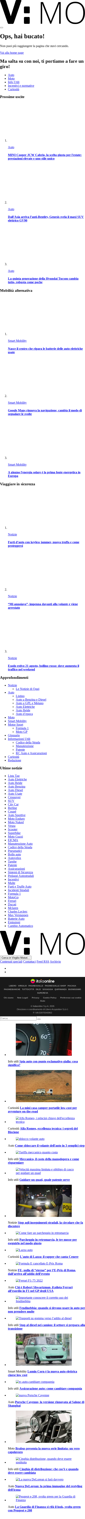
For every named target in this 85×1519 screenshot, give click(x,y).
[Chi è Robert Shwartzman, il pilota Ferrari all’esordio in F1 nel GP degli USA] (46, 1280)
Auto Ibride (23, 710)
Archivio (55, 961)
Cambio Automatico (20, 926)
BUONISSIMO (74, 989)
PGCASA (72, 986)
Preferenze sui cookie (70, 998)
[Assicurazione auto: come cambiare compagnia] (46, 1382)
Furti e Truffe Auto (19, 886)
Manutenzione (25, 746)
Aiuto (42, 1001)
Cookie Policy (50, 998)
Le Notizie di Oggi (27, 689)
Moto (11, 78)
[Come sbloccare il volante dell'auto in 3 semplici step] (46, 1139)
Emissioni (14, 922)
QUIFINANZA (61, 989)
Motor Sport (15, 724)
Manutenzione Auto (20, 843)
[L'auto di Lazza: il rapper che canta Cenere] (46, 1250)
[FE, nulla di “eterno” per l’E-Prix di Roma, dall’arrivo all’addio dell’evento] (46, 1263)
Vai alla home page (12, 52)
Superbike (14, 833)
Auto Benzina (16, 786)
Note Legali (22, 998)
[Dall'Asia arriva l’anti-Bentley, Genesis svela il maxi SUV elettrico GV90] (46, 184)
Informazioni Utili (19, 739)
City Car (13, 804)
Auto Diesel (15, 790)
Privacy (35, 998)
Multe (11, 883)
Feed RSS (43, 961)
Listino (20, 696)
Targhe (12, 861)
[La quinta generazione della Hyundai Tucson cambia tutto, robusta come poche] (46, 246)
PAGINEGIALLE (35, 986)
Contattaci (29, 961)
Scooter (12, 829)
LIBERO (12, 986)
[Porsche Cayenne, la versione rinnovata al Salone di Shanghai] (46, 1395)
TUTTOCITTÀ (28, 989)
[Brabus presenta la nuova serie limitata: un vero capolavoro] (46, 1427)
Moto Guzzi (15, 836)
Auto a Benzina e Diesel (31, 699)
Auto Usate (15, 793)
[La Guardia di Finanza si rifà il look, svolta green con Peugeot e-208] (46, 1498)
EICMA (13, 840)
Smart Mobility (17, 340)
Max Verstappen (18, 915)
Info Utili (13, 82)
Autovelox (14, 858)
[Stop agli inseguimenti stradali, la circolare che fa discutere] (46, 1201)
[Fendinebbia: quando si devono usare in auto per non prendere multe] (46, 1299)
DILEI (38, 989)
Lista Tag (14, 775)
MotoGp (13, 897)
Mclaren (13, 908)
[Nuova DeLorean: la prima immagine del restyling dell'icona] (46, 1479)
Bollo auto (14, 854)
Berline (12, 808)
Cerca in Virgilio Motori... (16, 957)
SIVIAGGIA (47, 989)
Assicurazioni (16, 868)
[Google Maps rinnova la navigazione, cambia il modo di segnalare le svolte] (46, 378)
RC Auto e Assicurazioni (31, 753)
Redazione (14, 760)
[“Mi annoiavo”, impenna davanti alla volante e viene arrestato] (46, 571)
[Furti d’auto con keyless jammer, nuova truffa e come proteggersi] (46, 510)
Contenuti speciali (11, 961)
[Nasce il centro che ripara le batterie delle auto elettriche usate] (46, 316)
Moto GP (21, 731)
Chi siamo (8, 998)
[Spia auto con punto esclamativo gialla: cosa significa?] (46, 1040)
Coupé (12, 811)
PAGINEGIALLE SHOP (55, 986)
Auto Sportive (17, 815)
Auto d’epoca (24, 714)
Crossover (14, 797)
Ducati (12, 904)
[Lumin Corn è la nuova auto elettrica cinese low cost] (46, 1350)
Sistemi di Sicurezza (20, 872)
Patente (20, 749)
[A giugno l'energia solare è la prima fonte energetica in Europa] (46, 440)
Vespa (11, 825)
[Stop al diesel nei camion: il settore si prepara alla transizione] (46, 1318)
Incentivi (13, 879)
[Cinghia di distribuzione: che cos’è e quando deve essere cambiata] (46, 1460)
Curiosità (13, 89)
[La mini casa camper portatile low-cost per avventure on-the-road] (46, 1086)
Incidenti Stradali (18, 890)
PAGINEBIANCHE (12, 989)
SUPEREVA (42, 993)
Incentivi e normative (21, 85)
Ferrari (12, 901)
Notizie (12, 534)
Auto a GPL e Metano (29, 703)
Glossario (14, 735)
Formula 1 (22, 728)
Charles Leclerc (17, 911)
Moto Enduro (16, 818)
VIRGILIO (22, 986)
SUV (11, 800)
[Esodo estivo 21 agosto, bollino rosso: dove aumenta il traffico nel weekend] (46, 633)
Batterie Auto (16, 918)
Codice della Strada (28, 742)
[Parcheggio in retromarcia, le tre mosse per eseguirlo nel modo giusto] (46, 1233)
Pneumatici (15, 850)
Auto (11, 75)
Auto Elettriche (25, 706)
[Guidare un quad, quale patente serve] (46, 1171)
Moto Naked (16, 822)
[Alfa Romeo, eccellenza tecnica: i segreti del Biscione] (46, 1120)
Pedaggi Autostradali (21, 875)
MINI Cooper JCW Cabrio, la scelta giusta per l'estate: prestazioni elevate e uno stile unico (45, 156)
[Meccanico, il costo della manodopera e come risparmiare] (46, 1152)
